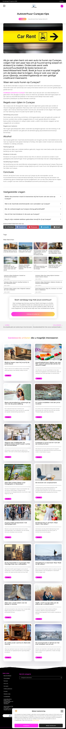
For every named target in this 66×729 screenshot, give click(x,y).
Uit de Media (7, 678)
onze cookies (36, 720)
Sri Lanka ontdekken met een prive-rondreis (48, 403)
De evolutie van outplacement (46, 482)
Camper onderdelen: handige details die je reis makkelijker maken (55, 252)
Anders (22, 19)
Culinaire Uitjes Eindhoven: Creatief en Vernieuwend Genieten (14, 276)
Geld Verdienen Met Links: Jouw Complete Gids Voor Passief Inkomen (8, 708)
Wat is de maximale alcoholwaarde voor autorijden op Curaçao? (33, 204)
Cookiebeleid (7, 696)
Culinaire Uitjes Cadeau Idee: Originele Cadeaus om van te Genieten (17, 289)
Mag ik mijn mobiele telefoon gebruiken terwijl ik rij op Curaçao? (33, 219)
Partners (6, 681)
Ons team (6, 686)
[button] (62, 711)
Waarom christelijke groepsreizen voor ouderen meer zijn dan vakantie (25, 266)
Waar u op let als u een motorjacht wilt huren (25, 251)
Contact (6, 691)
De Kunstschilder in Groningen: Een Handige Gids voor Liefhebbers (17, 563)
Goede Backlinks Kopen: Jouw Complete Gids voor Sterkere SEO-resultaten (8, 701)
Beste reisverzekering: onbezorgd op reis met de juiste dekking (17, 403)
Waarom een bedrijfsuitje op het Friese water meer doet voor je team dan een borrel (10, 267)
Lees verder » (7, 279)
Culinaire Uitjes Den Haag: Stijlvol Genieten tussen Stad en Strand (47, 276)
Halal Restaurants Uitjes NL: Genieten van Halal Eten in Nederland (48, 289)
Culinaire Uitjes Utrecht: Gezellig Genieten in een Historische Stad (16, 282)
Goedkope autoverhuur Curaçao (14, 92)
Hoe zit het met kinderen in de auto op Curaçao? (33, 214)
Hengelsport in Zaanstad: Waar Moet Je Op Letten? (48, 563)
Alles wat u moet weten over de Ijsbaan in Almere (16, 603)
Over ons (6, 683)
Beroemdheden (7, 675)
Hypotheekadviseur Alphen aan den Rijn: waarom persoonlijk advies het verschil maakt (48, 364)
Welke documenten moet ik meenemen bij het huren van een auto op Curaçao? (33, 197)
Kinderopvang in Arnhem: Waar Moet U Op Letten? (46, 523)
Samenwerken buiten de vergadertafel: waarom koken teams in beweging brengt (40, 252)
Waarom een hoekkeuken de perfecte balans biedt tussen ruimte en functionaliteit (17, 444)
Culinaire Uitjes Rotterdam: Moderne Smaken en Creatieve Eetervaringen (48, 282)
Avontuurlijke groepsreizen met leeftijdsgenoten (16, 523)
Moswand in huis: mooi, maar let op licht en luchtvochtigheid (55, 266)
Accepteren (26, 725)
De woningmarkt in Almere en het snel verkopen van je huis (47, 643)
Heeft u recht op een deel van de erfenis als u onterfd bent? (46, 603)
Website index (7, 694)
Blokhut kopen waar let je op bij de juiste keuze (10, 251)
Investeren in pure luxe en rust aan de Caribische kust (47, 443)
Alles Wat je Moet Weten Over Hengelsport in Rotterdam (15, 483)
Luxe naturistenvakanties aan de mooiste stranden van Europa (40, 266)
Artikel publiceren (8, 688)
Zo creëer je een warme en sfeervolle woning (17, 643)
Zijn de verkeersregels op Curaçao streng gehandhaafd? (33, 209)
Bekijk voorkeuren (51, 725)
